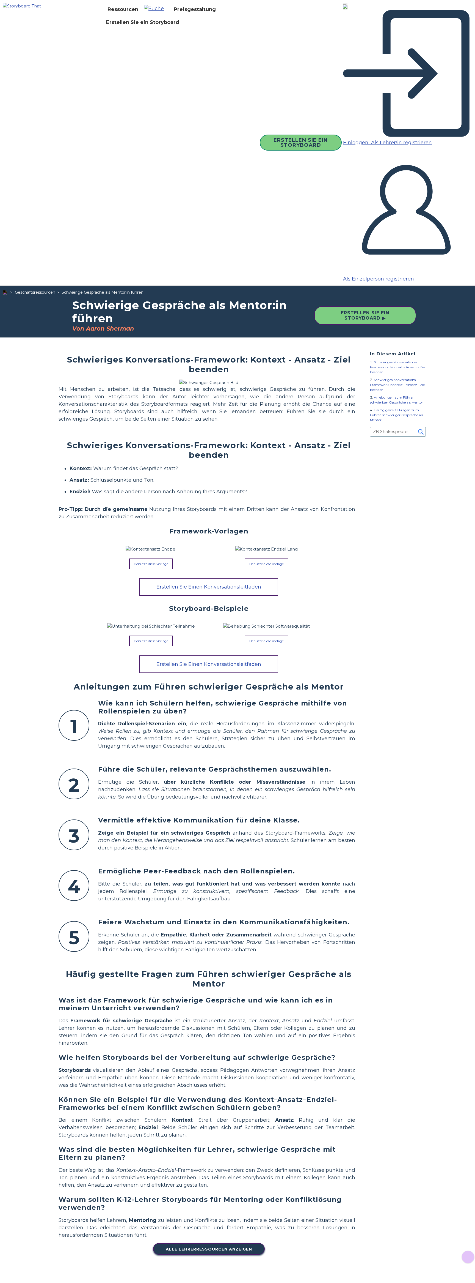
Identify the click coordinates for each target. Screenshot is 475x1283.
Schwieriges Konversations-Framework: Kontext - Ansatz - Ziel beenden (398, 367)
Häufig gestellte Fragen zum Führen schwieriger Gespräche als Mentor (396, 415)
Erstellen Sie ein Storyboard (142, 22)
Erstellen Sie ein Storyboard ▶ (365, 315)
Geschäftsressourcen (35, 292)
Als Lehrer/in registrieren (401, 143)
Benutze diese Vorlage (151, 564)
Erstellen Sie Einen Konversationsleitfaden (208, 587)
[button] (156, 9)
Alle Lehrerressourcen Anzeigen (209, 1249)
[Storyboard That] (22, 5)
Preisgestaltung (195, 9)
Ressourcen (122, 9)
